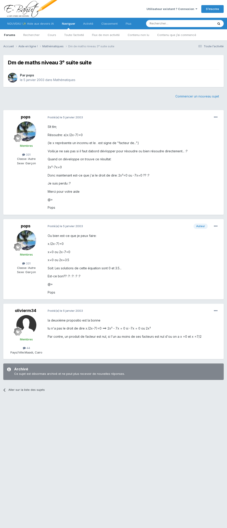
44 (28, 348)
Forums (9, 35)
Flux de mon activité (106, 35)
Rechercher (31, 35)
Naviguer (68, 23)
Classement (109, 23)
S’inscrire (212, 9)
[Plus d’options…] (215, 117)
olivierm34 (25, 310)
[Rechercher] (219, 23)
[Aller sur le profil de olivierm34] (26, 325)
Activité (88, 23)
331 (28, 154)
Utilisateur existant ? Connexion (171, 9)
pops (30, 75)
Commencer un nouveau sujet (197, 96)
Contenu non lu (138, 35)
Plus (128, 23)
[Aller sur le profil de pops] (13, 78)
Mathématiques (64, 80)
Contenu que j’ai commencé (176, 35)
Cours (52, 35)
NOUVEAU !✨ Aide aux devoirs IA (30, 23)
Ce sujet (202, 23)
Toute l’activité (74, 35)
